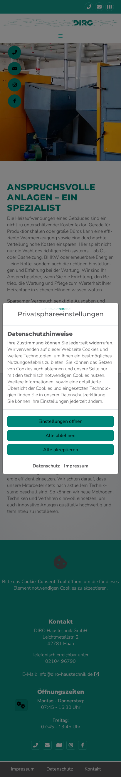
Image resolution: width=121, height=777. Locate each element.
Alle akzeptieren (60, 449)
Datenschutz (46, 466)
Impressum (76, 466)
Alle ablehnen (60, 435)
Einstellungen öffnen (60, 421)
